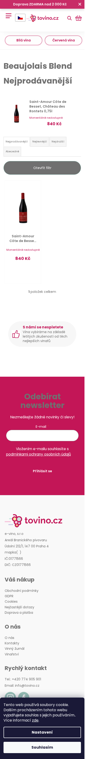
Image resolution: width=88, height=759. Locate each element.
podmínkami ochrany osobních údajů (38, 454)
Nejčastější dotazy (19, 607)
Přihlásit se (42, 471)
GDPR (9, 596)
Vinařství (12, 654)
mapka (10, 552)
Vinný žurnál (14, 648)
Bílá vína (23, 40)
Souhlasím (42, 747)
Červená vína (63, 40)
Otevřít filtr (42, 168)
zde (35, 720)
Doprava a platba (19, 612)
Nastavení (42, 732)
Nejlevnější (39, 141)
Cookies (11, 601)
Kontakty (12, 643)
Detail (23, 271)
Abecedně (12, 151)
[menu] (7, 13)
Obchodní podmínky (21, 591)
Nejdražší (58, 141)
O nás (9, 638)
